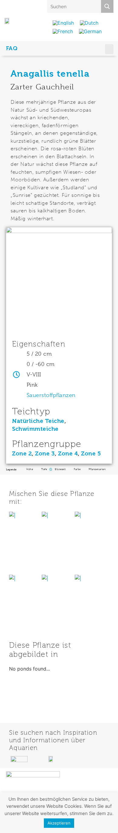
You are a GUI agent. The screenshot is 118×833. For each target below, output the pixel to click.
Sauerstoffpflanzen (51, 395)
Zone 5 (91, 453)
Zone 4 (68, 453)
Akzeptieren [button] (59, 823)
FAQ (12, 48)
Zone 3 (45, 453)
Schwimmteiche (35, 429)
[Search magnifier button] (107, 6)
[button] (109, 49)
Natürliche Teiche (38, 421)
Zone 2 (22, 453)
